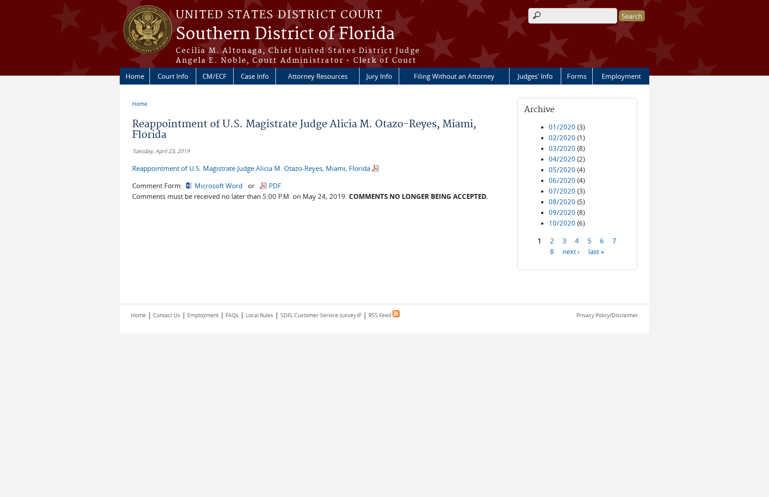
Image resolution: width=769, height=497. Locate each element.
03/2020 (562, 148)
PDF (275, 185)
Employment (621, 76)
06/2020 (562, 180)
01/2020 (562, 126)
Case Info (255, 76)
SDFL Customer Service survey (320, 315)
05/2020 (562, 169)
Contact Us (166, 315)
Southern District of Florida (285, 34)
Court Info (173, 76)
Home (134, 76)
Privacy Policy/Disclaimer (607, 315)
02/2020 (562, 137)
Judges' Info (535, 76)
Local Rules (259, 315)
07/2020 (562, 190)
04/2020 (562, 158)
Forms (577, 76)
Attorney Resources (318, 76)
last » (596, 250)
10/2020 (562, 222)
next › (571, 250)
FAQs (232, 315)
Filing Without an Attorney (454, 76)
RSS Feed (380, 315)
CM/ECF (214, 76)
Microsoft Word (218, 185)
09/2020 (562, 212)
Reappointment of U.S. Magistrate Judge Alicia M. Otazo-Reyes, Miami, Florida (251, 168)
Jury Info (379, 76)
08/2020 (562, 201)
